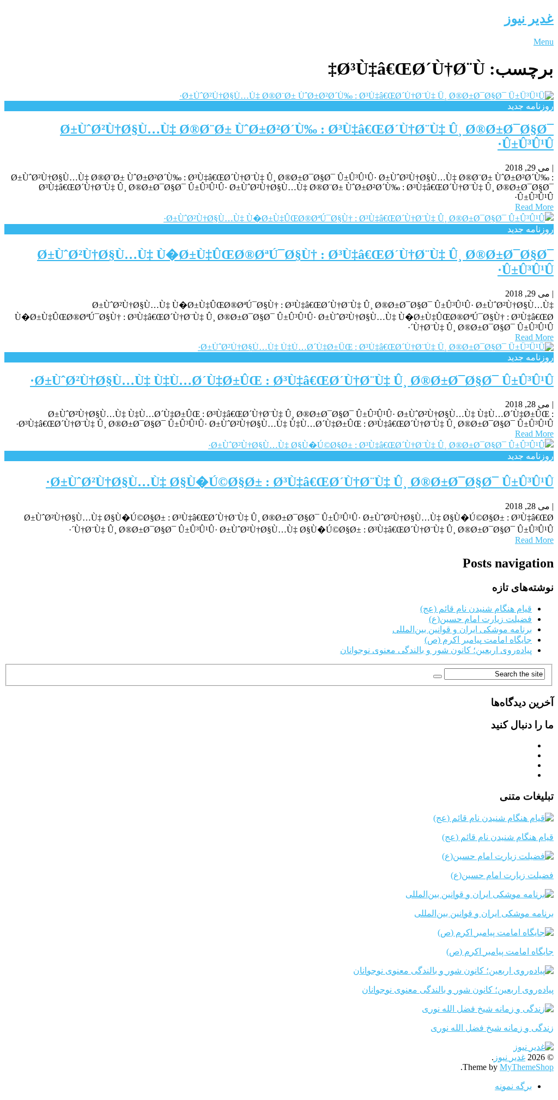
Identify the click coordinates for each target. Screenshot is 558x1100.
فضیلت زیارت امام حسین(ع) (480, 619)
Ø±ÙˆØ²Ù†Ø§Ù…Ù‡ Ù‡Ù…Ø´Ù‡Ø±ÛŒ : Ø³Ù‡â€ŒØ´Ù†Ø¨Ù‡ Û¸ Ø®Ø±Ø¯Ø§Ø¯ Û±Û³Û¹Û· (292, 380)
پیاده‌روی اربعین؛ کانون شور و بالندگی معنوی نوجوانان (436, 650)
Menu (543, 41)
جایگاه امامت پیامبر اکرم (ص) (478, 639)
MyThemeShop (527, 1067)
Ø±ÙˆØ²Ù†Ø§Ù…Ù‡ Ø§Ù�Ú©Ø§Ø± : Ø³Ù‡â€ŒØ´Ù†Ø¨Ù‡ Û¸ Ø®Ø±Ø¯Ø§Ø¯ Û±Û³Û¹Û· (300, 482)
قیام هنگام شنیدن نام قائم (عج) (476, 608)
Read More (534, 206)
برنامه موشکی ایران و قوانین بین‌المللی (462, 629)
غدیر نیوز (529, 18)
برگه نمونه (513, 1086)
